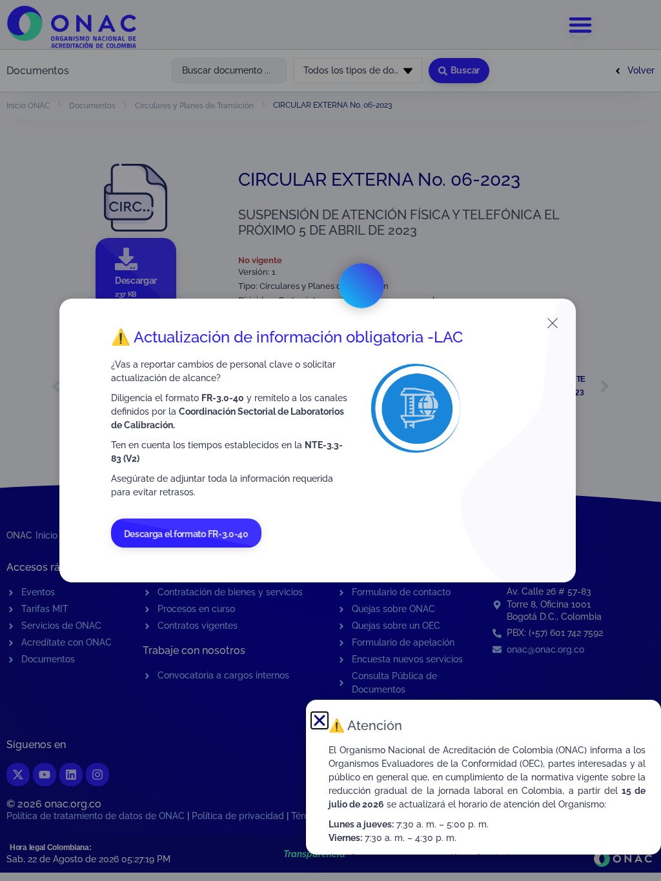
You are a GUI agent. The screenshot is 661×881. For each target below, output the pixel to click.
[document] (330, 440)
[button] (319, 720)
